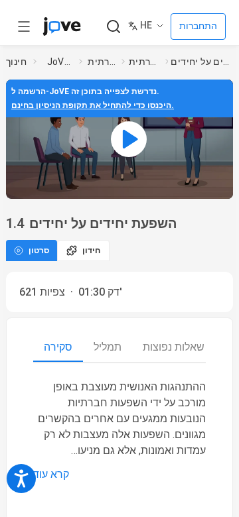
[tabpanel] (119, 430)
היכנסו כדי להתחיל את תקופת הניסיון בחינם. (92, 105)
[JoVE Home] (61, 26)
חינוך (16, 61)
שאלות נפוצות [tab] (173, 347)
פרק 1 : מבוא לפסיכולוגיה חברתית (144, 61)
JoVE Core (60, 61)
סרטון (39, 250)
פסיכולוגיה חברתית (102, 61)
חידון (91, 250)
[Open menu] (24, 26)
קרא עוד (51, 474)
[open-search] (113, 26)
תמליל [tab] (107, 347)
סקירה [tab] (58, 347)
